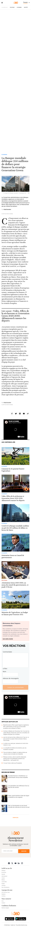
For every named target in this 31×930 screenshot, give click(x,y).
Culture (3, 878)
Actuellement (5, 7)
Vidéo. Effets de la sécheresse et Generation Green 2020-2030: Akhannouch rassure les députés (15, 316)
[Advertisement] (15, 80)
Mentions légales (5, 907)
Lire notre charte (8, 639)
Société (26, 7)
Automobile (4, 881)
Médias (3, 879)
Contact (3, 902)
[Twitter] (12, 863)
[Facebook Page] (9, 863)
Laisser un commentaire (15, 687)
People (3, 883)
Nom (4, 671)
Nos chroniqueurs (5, 887)
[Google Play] (20, 918)
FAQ (2, 901)
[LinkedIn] (19, 863)
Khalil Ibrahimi (7, 209)
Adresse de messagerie (11, 678)
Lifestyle (3, 885)
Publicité (3, 894)
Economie (19, 7)
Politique (12, 7)
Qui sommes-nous (6, 892)
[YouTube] (15, 863)
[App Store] (9, 918)
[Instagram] (22, 863)
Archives (3, 896)
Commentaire (7, 652)
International (4, 876)
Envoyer (23, 851)
